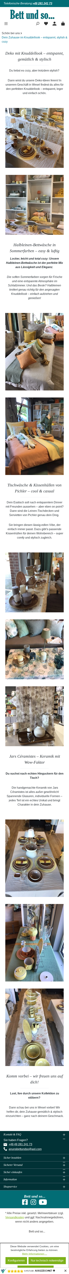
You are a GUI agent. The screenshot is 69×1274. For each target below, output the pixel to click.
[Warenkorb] (63, 23)
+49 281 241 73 (42, 3)
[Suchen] (37, 23)
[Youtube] (43, 1203)
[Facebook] (25, 1203)
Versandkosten (14, 1217)
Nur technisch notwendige (47, 1260)
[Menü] (6, 23)
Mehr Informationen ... (34, 1253)
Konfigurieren (16, 1260)
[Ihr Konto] (54, 23)
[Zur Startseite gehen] (34, 14)
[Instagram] (33, 1203)
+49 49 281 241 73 (20, 1144)
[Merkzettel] (46, 23)
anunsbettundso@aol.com (25, 1149)
